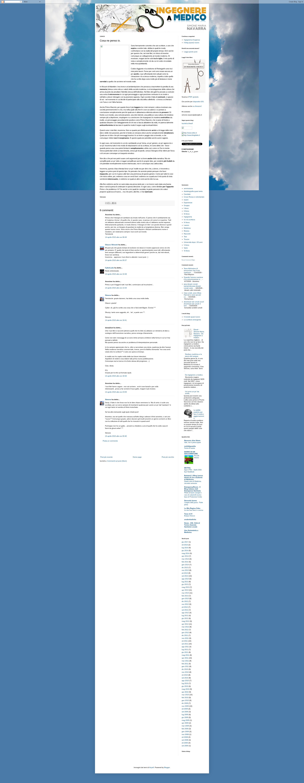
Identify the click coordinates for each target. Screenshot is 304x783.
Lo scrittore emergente (192, 320)
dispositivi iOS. (198, 101)
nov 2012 (185, 604)
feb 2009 (185, 729)
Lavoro (186, 225)
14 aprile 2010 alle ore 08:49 (116, 237)
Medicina (187, 228)
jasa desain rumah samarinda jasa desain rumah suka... (192, 286)
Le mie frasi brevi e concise (193, 510)
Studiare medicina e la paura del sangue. (193, 355)
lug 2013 (185, 582)
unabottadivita (190, 519)
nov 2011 (185, 638)
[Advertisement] (137, 449)
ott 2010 (185, 675)
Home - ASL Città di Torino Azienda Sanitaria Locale (192, 525)
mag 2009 (185, 720)
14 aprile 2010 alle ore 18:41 (116, 320)
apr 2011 (185, 658)
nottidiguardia (190, 446)
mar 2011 (185, 661)
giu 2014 (185, 550)
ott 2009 (185, 709)
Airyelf (151, 767)
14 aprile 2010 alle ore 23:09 (116, 392)
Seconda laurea (190, 500)
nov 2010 (185, 672)
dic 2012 (185, 601)
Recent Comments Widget (188, 260)
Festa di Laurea (189, 448)
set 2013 (185, 576)
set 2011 (185, 644)
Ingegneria (188, 217)
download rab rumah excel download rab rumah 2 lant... (194, 304)
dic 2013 (185, 567)
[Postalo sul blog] (108, 203)
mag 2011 (185, 655)
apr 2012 (185, 624)
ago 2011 (185, 647)
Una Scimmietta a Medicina (191, 531)
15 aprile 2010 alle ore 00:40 (116, 436)
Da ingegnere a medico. (194, 375)
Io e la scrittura (189, 220)
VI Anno (187, 251)
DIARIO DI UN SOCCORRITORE (191, 453)
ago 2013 (185, 579)
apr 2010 (185, 692)
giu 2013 (185, 584)
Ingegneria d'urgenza (192, 40)
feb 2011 (185, 664)
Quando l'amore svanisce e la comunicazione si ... (193, 278)
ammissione (188, 188)
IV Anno (187, 222)
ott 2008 (185, 737)
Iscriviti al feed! (187, 123)
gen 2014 (185, 565)
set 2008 (185, 740)
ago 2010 (185, 680)
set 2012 (185, 610)
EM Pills (187, 468)
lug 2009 (185, 714)
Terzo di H (188, 514)
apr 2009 (185, 723)
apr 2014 (185, 556)
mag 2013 (185, 587)
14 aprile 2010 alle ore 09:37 (116, 260)
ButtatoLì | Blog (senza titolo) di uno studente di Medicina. (193, 477)
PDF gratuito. (194, 97)
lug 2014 (185, 548)
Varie (186, 248)
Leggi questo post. (191, 52)
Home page (137, 457)
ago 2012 (185, 613)
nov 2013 (185, 570)
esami (186, 200)
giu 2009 (185, 717)
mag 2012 (185, 621)
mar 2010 (185, 695)
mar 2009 (185, 726)
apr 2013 (185, 590)
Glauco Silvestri (111, 245)
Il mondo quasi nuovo (192, 317)
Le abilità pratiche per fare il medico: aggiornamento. (199, 414)
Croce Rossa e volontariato (194, 197)
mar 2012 (185, 627)
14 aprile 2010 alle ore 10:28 (116, 274)
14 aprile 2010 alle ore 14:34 (116, 288)
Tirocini (186, 239)
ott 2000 (185, 743)
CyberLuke (109, 268)
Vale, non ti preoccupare (192, 442)
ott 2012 (185, 607)
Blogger (167, 767)
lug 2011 (185, 649)
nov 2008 (185, 734)
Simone (108, 295)
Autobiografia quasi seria (193, 191)
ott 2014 (185, 545)
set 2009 (185, 712)
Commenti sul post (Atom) (117, 461)
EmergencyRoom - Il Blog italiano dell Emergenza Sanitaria (192, 489)
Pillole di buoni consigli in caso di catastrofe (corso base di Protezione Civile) (193, 495)
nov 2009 (185, 706)
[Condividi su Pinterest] (115, 203)
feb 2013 (185, 596)
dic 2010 (185, 669)
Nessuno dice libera (192, 440)
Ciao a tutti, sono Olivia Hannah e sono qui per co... (192, 295)
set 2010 (185, 678)
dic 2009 (185, 703)
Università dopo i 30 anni (193, 242)
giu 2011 (185, 652)
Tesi (185, 237)
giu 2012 (185, 618)
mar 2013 (185, 593)
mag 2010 (185, 689)
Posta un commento (110, 441)
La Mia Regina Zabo (192, 508)
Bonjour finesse (189, 516)
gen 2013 (185, 598)
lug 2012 (185, 615)
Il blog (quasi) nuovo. (192, 43)
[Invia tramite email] (106, 203)
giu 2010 (185, 686)
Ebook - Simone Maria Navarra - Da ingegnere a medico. (199, 333)
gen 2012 (185, 632)
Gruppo (187, 205)
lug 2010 (185, 683)
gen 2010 (185, 700)
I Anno (186, 208)
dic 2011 (185, 635)
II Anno (186, 211)
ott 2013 (185, 573)
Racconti (187, 234)
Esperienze (188, 203)
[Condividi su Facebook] (113, 203)
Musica (186, 231)
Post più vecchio (168, 457)
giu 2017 (185, 542)
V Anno (186, 245)
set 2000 (185, 746)
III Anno (187, 214)
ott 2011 (185, 641)
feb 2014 (185, 562)
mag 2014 (185, 553)
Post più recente (106, 457)
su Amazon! (197, 106)
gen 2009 (185, 731)
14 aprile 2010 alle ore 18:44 (116, 376)
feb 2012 (185, 630)
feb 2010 (185, 697)
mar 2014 (185, 559)
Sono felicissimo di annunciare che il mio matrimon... (192, 270)
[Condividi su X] (111, 203)
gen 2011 (185, 666)
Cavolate (187, 194)
